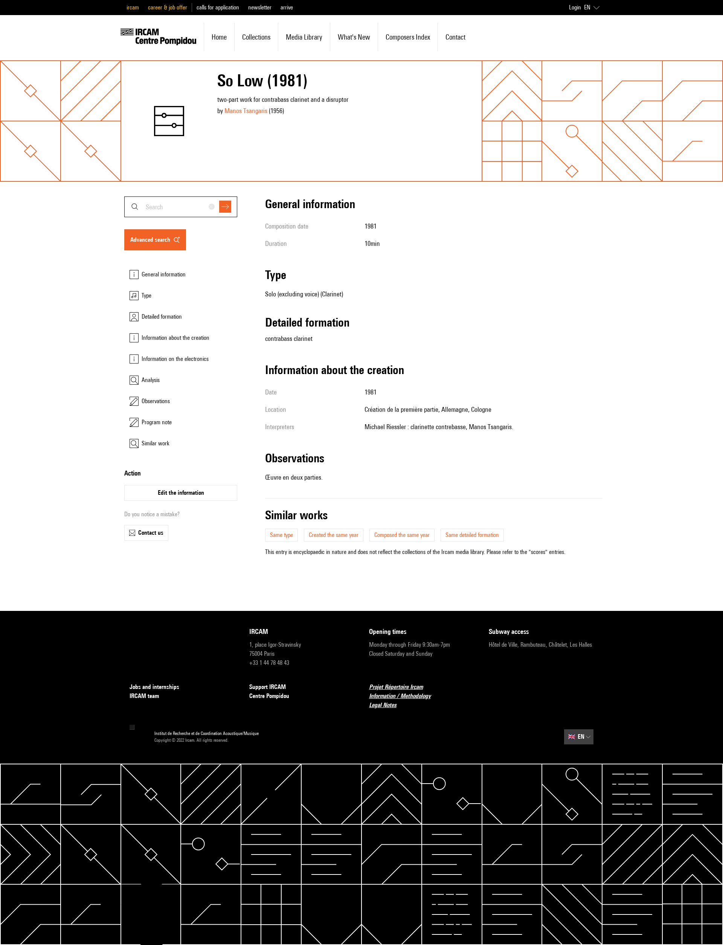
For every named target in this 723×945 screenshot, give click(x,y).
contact (455, 37)
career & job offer (167, 7)
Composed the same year (402, 534)
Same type (281, 534)
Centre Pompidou (269, 696)
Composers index (408, 37)
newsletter (260, 7)
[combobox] (180, 206)
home (219, 37)
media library (304, 37)
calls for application (218, 7)
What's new (354, 37)
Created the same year (333, 534)
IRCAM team (144, 696)
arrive (287, 7)
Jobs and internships (154, 686)
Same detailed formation (472, 534)
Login (575, 7)
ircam (133, 7)
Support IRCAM (267, 686)
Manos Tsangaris (245, 111)
